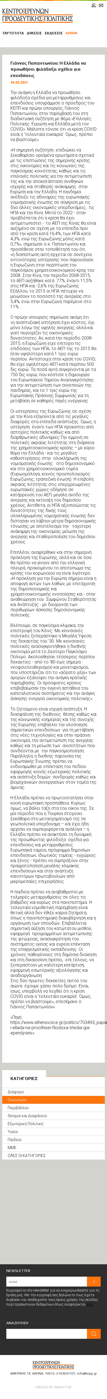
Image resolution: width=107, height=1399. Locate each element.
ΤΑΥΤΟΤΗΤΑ (13, 33)
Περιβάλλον (18, 1108)
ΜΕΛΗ (93, 5)
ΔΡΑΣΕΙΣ (34, 33)
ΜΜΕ (12, 1147)
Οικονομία (17, 1100)
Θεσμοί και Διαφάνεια (27, 1116)
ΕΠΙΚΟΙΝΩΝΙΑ (101, 5)
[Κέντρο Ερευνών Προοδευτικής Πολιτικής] (37, 15)
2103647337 (65, 1373)
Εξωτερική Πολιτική (25, 1124)
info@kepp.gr (87, 1373)
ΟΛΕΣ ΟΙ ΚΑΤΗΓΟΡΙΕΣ (27, 1155)
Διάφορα (16, 1092)
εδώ (89, 1304)
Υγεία (13, 1132)
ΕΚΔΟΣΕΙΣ (54, 33)
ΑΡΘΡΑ (71, 33)
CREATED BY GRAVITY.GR (53, 1387)
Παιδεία (14, 1140)
